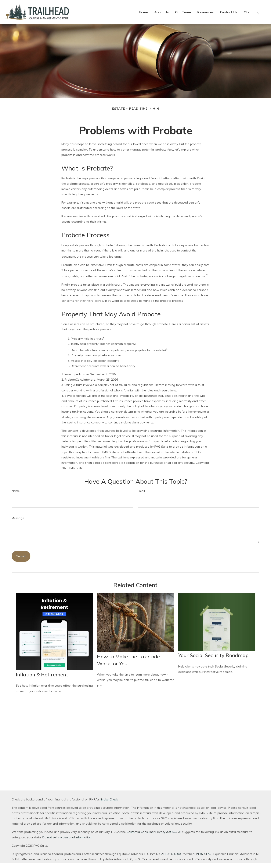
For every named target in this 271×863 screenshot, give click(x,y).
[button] (143, 12)
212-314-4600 (171, 854)
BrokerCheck (109, 799)
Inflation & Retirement (42, 674)
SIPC (207, 854)
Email (141, 491)
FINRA (199, 854)
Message (18, 518)
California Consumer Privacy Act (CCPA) (154, 832)
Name (16, 491)
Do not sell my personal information (66, 837)
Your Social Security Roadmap (213, 655)
